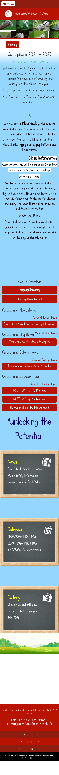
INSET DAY (19, 390)
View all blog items (46, 333)
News (12, 461)
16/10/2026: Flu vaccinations (24, 550)
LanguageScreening (29, 289)
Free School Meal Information (20, 324)
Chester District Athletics (22, 604)
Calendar (15, 529)
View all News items (45, 318)
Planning (12, 44)
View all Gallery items (44, 360)
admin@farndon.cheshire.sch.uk (29, 724)
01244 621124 (27, 720)
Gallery (14, 597)
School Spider (31, 758)
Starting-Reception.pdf (29, 299)
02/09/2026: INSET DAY (22, 543)
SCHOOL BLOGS (29, 748)
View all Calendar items (43, 384)
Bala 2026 (14, 617)
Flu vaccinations (19, 407)
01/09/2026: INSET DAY (22, 536)
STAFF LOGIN (29, 734)
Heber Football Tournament (23, 611)
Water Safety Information (23, 475)
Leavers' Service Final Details (25, 482)
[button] (8, 3)
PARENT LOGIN (29, 742)
